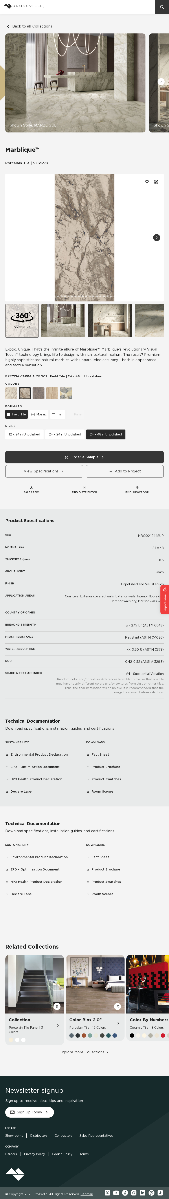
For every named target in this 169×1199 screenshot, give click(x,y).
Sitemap (87, 1194)
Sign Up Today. (29, 1112)
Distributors (39, 1135)
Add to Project (128, 471)
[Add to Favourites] (147, 181)
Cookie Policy (62, 1154)
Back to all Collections (32, 26)
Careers (11, 1154)
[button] (161, 81)
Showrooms (14, 1135)
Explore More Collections (81, 1052)
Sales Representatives (96, 1135)
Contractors (63, 1135)
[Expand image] (155, 181)
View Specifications (41, 471)
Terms (84, 1154)
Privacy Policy (34, 1154)
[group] (63, 320)
